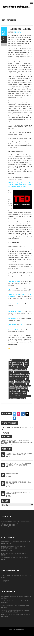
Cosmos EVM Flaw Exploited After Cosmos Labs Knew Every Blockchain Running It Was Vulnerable (15, 611)
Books (27, 359)
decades (25, 369)
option (22, 381)
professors (20, 384)
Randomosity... (17, 32)
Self (25, 386)
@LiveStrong (29, 444)
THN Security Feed (8, 591)
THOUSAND (11, 393)
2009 (28, 440)
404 (1, 445)
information (11, 376)
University (21, 398)
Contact (15, 633)
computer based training (18, 364)
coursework (11, 369)
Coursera (26, 367)
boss (10, 362)
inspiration (17, 376)
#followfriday (4, 444)
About (12, 633)
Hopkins (28, 374)
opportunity (17, 381)
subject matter (16, 391)
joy (25, 376)
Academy (14, 359)
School (22, 386)
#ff (16, 521)
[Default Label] (23, 414)
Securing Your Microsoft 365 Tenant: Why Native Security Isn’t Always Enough (18, 464)
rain (28, 384)
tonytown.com (11, 396)
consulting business (13, 367)
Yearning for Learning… (19, 28)
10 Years (25, 440)
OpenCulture (12, 324)
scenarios (18, 386)
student (10, 391)
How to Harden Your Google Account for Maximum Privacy (18, 493)
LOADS (23, 379)
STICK (26, 388)
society (18, 388)
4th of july (22, 521)
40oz (19, 444)
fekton (27, 372)
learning (10, 379)
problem (15, 384)
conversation (20, 367)
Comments (3, 41)
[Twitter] (14, 414)
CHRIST (10, 364)
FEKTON (23, 324)
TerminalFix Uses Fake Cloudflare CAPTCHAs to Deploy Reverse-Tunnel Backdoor (16, 597)
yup (25, 398)
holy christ (23, 374)
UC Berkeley (12, 318)
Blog (9, 633)
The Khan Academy (14, 281)
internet (22, 376)
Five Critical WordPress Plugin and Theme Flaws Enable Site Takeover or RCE (15, 602)
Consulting (26, 364)
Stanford (22, 388)
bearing (18, 359)
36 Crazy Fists (23, 444)
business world (25, 362)
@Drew (12, 444)
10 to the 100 (21, 525)
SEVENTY (29, 386)
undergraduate (27, 396)
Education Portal (13, 330)
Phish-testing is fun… (12, 473)
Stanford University (14, 311)
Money (27, 379)
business (19, 362)
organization (26, 381)
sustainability (23, 391)
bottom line (14, 362)
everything (23, 372)
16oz (22, 440)
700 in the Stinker (17, 440)
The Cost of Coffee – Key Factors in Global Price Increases (18, 483)
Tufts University (13, 304)
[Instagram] (18, 414)
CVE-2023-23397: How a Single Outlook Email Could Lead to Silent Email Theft (19, 454)
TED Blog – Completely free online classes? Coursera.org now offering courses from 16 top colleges (20, 184)
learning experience (17, 379)
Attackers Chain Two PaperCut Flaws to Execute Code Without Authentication (15, 615)
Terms (25, 633)
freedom (10, 374)
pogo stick (11, 384)
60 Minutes (30, 442)
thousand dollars (18, 393)
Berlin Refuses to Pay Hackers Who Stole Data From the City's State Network (15, 606)
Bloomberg (23, 359)
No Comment (8, 468)
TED (27, 391)
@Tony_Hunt (8, 442)
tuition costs (20, 396)
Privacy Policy (20, 633)
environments (17, 372)
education (11, 372)
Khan (28, 376)
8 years (9, 444)
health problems (16, 374)
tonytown (24, 393)
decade (20, 369)
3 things (16, 444)
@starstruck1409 (19, 442)
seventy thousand (12, 388)
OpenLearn (11, 289)
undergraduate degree (13, 398)
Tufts (16, 396)
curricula (16, 369)
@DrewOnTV (25, 442)
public (25, 384)
